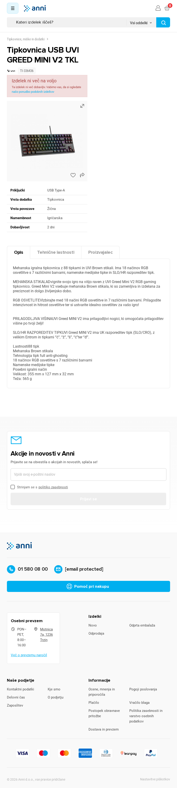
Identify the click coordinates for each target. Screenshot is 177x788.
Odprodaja (96, 633)
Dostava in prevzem (103, 729)
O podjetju (55, 697)
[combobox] (141, 21)
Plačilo (93, 703)
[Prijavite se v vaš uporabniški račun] (158, 8)
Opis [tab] (18, 252)
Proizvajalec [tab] (100, 252)
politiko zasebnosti (53, 487)
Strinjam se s (42, 487)
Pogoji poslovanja (143, 689)
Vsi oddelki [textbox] (139, 23)
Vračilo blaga (139, 703)
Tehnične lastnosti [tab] (55, 252)
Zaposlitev (15, 705)
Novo (92, 625)
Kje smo (54, 689)
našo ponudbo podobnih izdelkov (33, 91)
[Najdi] (163, 22)
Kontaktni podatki (20, 689)
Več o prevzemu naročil (29, 655)
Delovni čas (16, 697)
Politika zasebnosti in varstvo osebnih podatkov (145, 716)
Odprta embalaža (142, 625)
